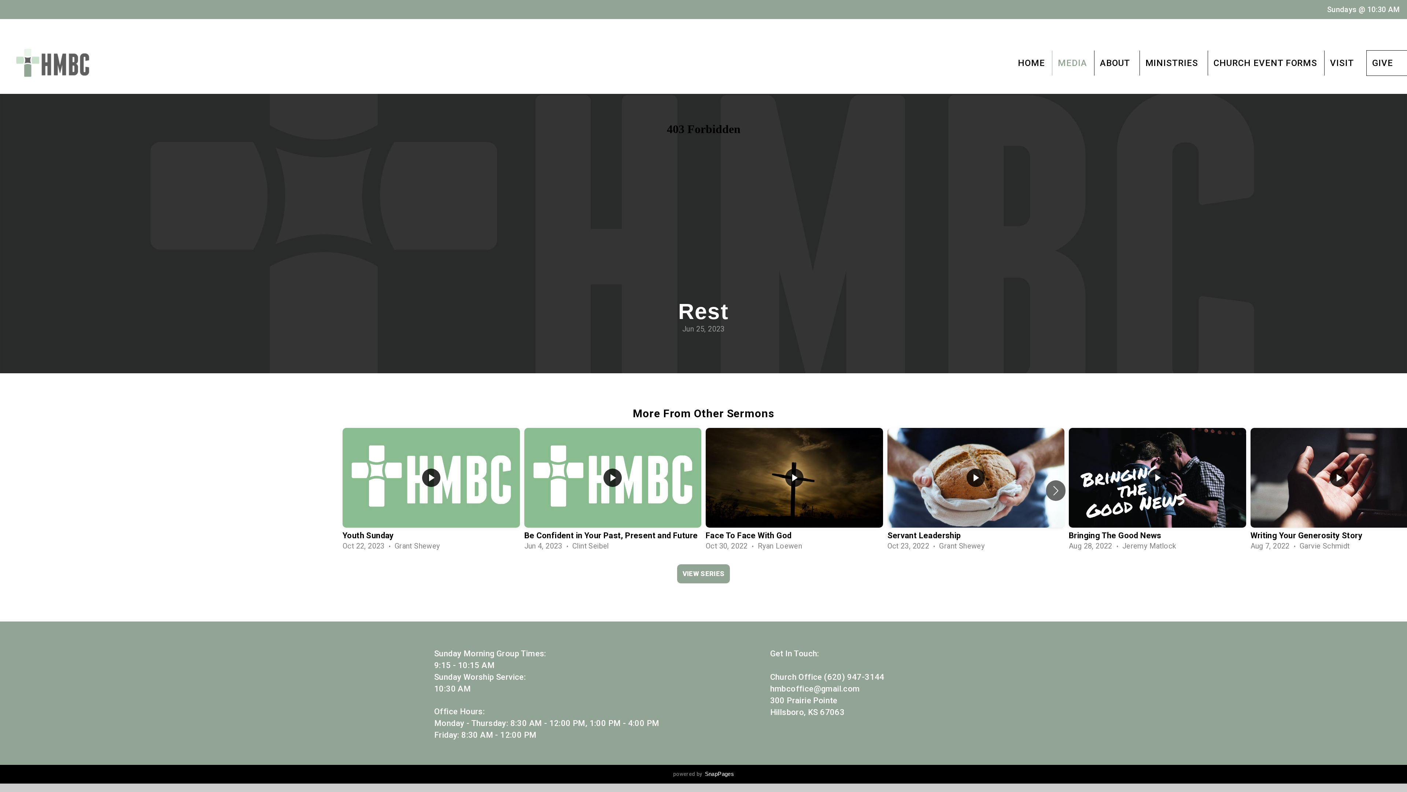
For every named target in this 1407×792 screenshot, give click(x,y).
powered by (703, 774)
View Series (704, 574)
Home (1031, 63)
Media (1072, 63)
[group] (431, 490)
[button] (1056, 491)
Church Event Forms (1265, 63)
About (1116, 63)
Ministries (1173, 63)
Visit (1342, 63)
